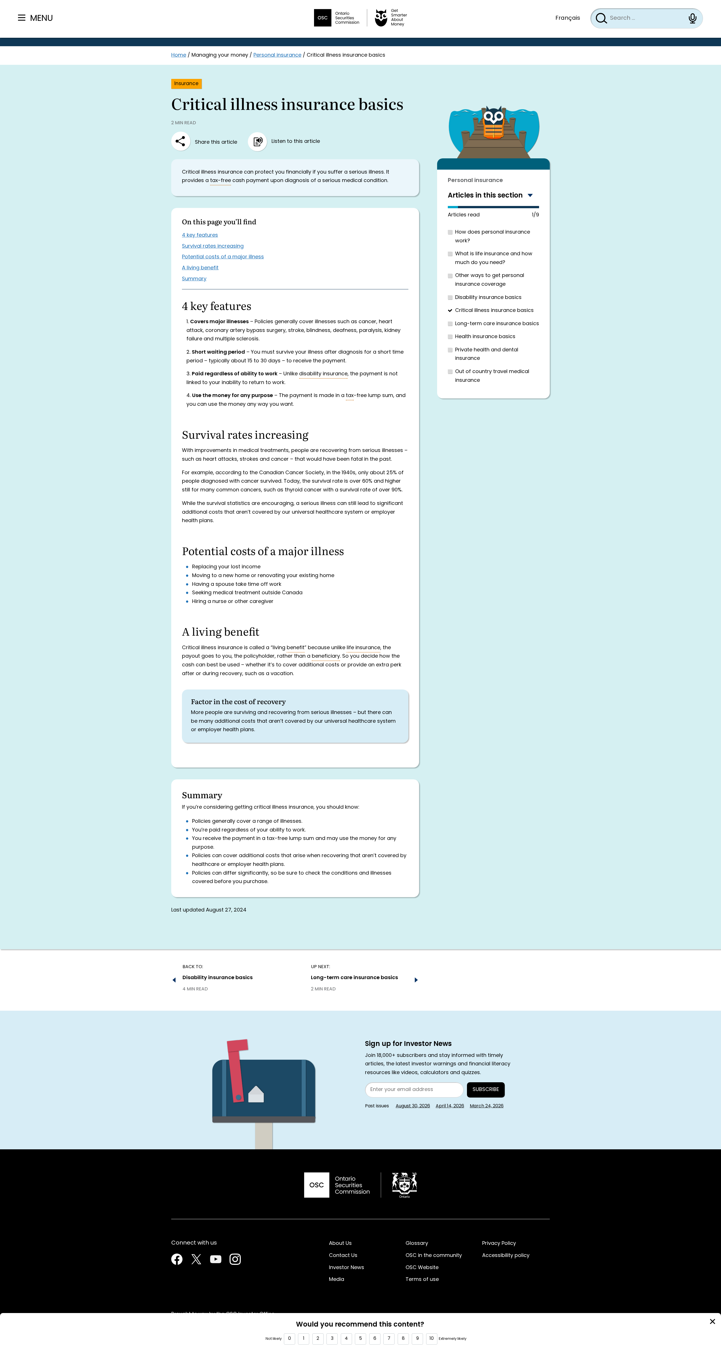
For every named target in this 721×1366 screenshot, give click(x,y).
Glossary (417, 1243)
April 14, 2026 (450, 1106)
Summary (194, 279)
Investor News (346, 1268)
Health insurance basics (485, 337)
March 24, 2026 (487, 1106)
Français (567, 18)
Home (178, 55)
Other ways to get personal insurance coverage (489, 280)
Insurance (186, 84)
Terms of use (422, 1280)
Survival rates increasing (213, 246)
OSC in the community (434, 1256)
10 (432, 1338)
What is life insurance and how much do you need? (493, 258)
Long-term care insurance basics (497, 324)
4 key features (200, 235)
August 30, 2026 (413, 1106)
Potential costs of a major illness (223, 257)
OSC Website (422, 1268)
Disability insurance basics (488, 298)
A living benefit (200, 268)
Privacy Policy (499, 1243)
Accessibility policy (505, 1256)
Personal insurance (277, 55)
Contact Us (343, 1256)
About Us (340, 1243)
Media (336, 1280)
